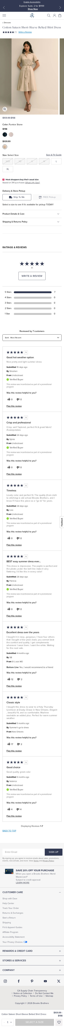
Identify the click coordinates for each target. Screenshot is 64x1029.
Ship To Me (19, 197)
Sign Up (53, 852)
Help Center (8, 903)
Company (8, 970)
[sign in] (54, 15)
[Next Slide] (60, 7)
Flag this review (14, 406)
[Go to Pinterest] (32, 981)
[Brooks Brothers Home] (32, 15)
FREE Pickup (49, 197)
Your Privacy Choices (12, 942)
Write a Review (25, 32)
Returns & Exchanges (12, 913)
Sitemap (49, 996)
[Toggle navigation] (4, 15)
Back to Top (9, 830)
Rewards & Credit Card (17, 951)
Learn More (22, 882)
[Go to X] (58, 981)
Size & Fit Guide (54, 155)
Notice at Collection (23, 993)
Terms (36, 861)
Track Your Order (10, 908)
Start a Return (9, 917)
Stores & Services (14, 960)
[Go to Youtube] (45, 981)
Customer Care (12, 892)
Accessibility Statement (13, 937)
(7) (15, 32)
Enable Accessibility (32, 2)
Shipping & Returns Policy (14, 221)
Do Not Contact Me (44, 993)
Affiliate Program (10, 932)
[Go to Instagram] (5, 981)
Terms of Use (36, 996)
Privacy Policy (48, 861)
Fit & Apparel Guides (12, 927)
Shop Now (33, 9)
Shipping (6, 922)
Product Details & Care (13, 213)
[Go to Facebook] (18, 981)
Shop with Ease (9, 898)
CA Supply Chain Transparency (32, 991)
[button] (48, 15)
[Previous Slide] (3, 7)
